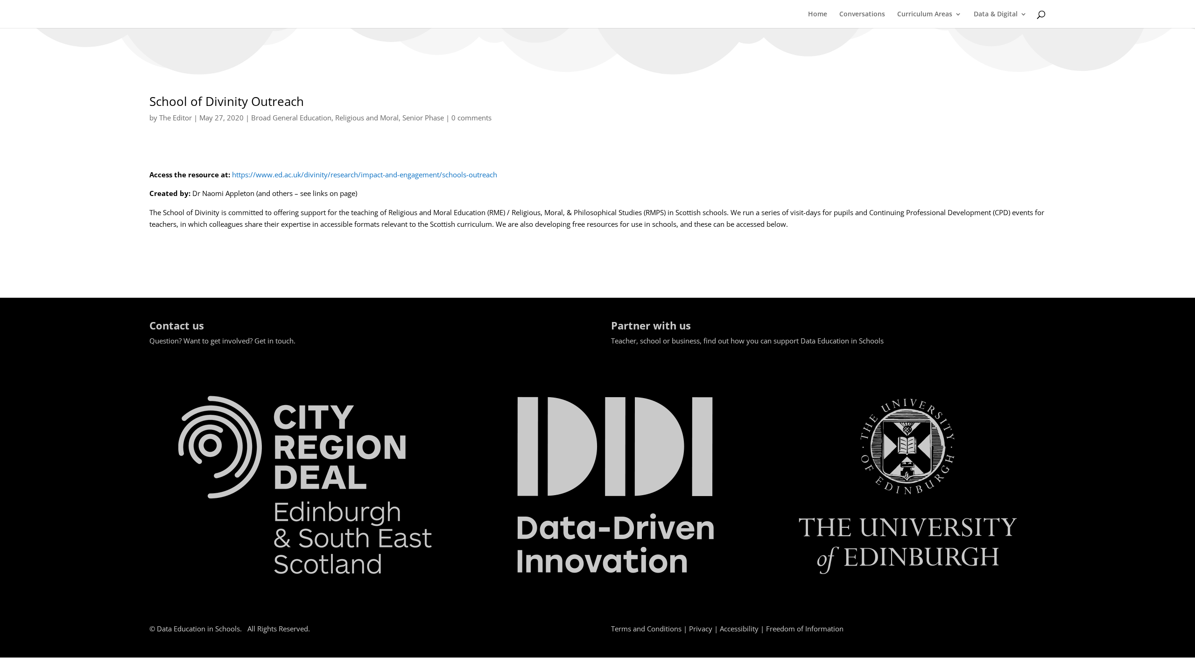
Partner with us (651, 325)
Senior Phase (423, 117)
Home (817, 14)
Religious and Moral (367, 117)
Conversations (862, 14)
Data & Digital (996, 14)
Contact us (176, 325)
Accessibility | (743, 628)
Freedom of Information (805, 628)
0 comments (471, 117)
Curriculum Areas (924, 14)
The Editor (175, 117)
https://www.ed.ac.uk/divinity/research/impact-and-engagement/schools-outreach (364, 174)
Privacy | (704, 628)
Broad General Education (291, 117)
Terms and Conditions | (650, 628)
